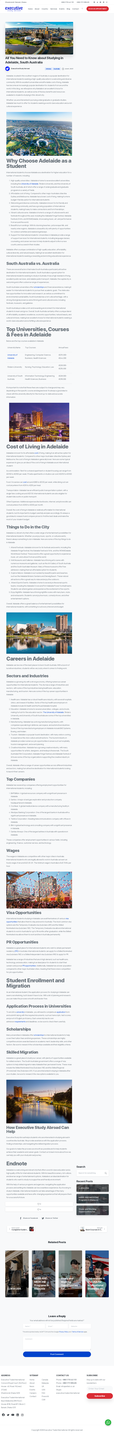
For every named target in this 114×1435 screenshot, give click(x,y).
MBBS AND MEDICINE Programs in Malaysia (41, 1283)
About (32, 1383)
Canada (45, 1379)
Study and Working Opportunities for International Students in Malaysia (69, 1283)
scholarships (39, 287)
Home (32, 1379)
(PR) (16, 951)
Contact (33, 1396)
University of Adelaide (29, 184)
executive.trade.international (67, 1393)
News (32, 1386)
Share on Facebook (30, 1218)
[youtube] (100, 2)
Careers (33, 1393)
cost (36, 453)
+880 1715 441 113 (67, 2)
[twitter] (97, 2)
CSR (43, 1399)
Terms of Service (77, 1332)
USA (43, 1389)
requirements (20, 1021)
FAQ (43, 1393)
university (21, 1012)
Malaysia (45, 1383)
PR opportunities (29, 965)
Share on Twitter (51, 1218)
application (60, 1012)
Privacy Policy (63, 1332)
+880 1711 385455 (82, 2)
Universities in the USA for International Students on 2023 (96, 1283)
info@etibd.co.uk (68, 1386)
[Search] (82, 9)
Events (32, 1389)
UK (43, 1386)
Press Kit (45, 1396)
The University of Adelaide (53, 712)
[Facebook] (94, 2)
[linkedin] (103, 2)
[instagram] (106, 2)
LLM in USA (14, 1288)
